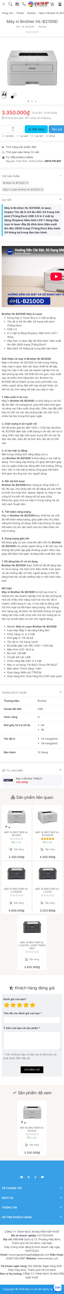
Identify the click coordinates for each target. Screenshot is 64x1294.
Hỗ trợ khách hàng (17, 1217)
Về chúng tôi (12, 1188)
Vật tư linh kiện (12, 770)
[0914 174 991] (24, 4)
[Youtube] (42, 1177)
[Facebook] (21, 1177)
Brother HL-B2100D (14, 314)
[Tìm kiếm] (11, 4)
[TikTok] (35, 1177)
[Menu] (4, 4)
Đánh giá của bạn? (14, 999)
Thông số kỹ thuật (14, 692)
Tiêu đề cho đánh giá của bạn (21, 1013)
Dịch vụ (7, 1197)
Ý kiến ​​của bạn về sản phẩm (20, 1028)
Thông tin (9, 1207)
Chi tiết (7, 200)
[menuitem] (16, 182)
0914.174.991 (53, 161)
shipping (46, 118)
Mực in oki (31, 1289)
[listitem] (32, 68)
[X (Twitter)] (28, 1177)
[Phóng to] (32, 68)
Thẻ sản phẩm (10, 176)
